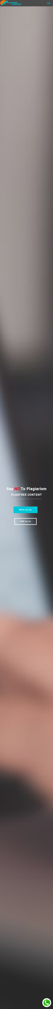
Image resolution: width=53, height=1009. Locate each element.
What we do (25, 510)
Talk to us (25, 521)
